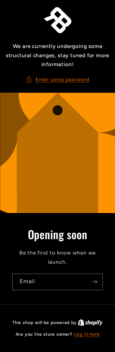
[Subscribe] (94, 282)
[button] (57, 79)
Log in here (87, 334)
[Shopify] (90, 322)
